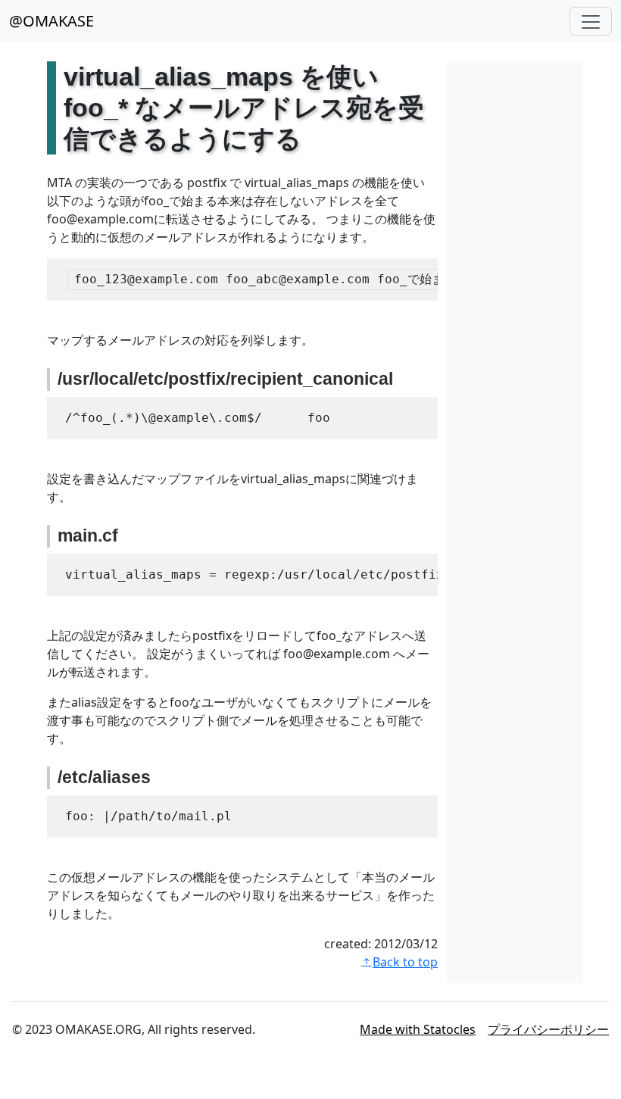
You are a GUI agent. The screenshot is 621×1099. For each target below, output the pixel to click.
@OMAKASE (51, 21)
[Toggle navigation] (591, 21)
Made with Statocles (418, 1029)
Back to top (405, 962)
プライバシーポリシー (548, 1029)
